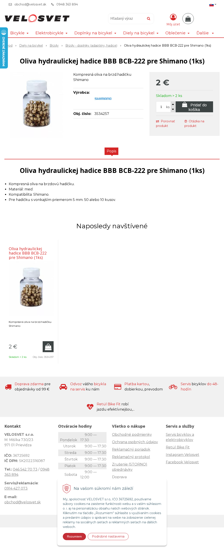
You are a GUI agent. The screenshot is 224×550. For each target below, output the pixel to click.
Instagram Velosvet (182, 455)
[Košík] (188, 18)
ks (168, 107)
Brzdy (54, 45)
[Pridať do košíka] (48, 346)
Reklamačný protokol (131, 457)
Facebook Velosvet (182, 462)
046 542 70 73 (25, 469)
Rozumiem (74, 536)
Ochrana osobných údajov (135, 442)
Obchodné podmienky (132, 434)
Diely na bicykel (31, 45)
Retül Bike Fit (178, 447)
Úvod (8, 45)
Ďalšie (203, 33)
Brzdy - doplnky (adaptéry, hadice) (91, 45)
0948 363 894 (67, 4)
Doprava (119, 477)
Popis (111, 151)
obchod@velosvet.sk (30, 4)
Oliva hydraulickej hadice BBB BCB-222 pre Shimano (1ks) (28, 253)
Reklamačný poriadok (131, 449)
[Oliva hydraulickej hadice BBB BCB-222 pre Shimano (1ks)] (36, 105)
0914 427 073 (16, 488)
